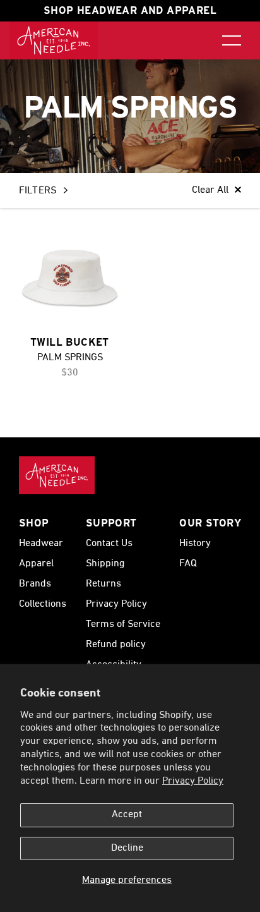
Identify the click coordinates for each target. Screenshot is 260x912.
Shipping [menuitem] (105, 563)
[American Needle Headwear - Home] (57, 475)
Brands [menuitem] (35, 584)
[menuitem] (53, 40)
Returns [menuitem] (103, 584)
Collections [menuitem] (42, 604)
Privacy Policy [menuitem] (116, 604)
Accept (127, 814)
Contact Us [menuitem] (109, 543)
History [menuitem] (195, 543)
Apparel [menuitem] (36, 563)
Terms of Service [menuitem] (123, 624)
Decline (127, 848)
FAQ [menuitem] (188, 563)
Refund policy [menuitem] (116, 644)
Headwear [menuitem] (41, 543)
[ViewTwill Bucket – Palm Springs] (70, 278)
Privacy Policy (192, 781)
